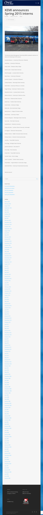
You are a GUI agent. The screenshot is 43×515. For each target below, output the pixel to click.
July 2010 (7, 368)
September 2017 (8, 262)
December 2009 (8, 376)
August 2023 (7, 205)
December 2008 (8, 388)
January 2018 (7, 253)
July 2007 (7, 409)
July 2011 (7, 353)
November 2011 (8, 349)
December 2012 (8, 332)
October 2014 (7, 307)
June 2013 (7, 326)
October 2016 (7, 280)
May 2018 (7, 251)
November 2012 (8, 334)
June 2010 (7, 370)
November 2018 (8, 243)
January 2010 (7, 374)
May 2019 (7, 235)
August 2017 (7, 264)
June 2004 (7, 440)
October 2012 (7, 336)
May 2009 (7, 384)
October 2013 (7, 322)
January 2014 (7, 316)
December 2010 (8, 361)
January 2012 (7, 345)
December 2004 (8, 436)
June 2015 (7, 299)
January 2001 (7, 470)
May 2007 (7, 413)
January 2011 (7, 359)
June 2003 (7, 451)
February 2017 (8, 274)
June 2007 (7, 411)
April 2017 (7, 272)
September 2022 (8, 208)
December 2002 (8, 455)
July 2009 (7, 380)
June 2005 (7, 432)
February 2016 (8, 287)
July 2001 (7, 465)
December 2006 (8, 418)
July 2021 (7, 218)
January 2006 (7, 426)
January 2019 (7, 239)
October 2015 (7, 293)
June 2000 (7, 476)
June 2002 (7, 459)
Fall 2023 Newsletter (9, 190)
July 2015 (7, 297)
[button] (38, 3)
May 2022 (7, 210)
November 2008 (8, 391)
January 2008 (7, 401)
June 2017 (7, 268)
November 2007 (8, 405)
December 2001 (8, 463)
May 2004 (7, 443)
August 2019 (7, 230)
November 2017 (8, 257)
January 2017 (7, 276)
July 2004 (7, 438)
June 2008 (7, 397)
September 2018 (8, 247)
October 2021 (7, 214)
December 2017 (8, 255)
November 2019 (8, 224)
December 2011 (8, 347)
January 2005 (7, 434)
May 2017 (7, 270)
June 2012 (7, 341)
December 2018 (8, 241)
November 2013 (8, 320)
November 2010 (8, 364)
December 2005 (8, 428)
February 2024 (8, 203)
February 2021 (8, 220)
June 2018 (7, 249)
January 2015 (7, 303)
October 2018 (7, 245)
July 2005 (7, 430)
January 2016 (7, 289)
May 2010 (7, 372)
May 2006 (7, 424)
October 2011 (7, 351)
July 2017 (7, 266)
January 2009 (7, 386)
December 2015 (8, 291)
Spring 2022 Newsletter (10, 194)
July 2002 (7, 457)
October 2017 (7, 260)
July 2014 (7, 309)
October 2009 (7, 378)
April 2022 (7, 212)
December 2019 (8, 222)
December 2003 (8, 447)
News (21, 16)
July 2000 (7, 474)
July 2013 (7, 324)
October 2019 (7, 226)
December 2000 (8, 472)
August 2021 (7, 216)
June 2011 (7, 355)
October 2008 (7, 393)
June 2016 (7, 284)
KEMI (7, 16)
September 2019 (8, 228)
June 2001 (7, 467)
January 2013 (7, 330)
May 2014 (7, 314)
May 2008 (7, 399)
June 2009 (7, 382)
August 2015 (7, 295)
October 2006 (7, 420)
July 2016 (7, 282)
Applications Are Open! (9, 188)
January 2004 (7, 445)
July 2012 (7, 339)
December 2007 (8, 403)
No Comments (11, 19)
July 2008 (7, 395)
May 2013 (7, 328)
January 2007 (7, 415)
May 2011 (7, 357)
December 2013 (8, 318)
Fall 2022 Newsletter (9, 192)
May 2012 (7, 343)
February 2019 (8, 237)
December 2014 (8, 305)
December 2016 (8, 278)
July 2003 (7, 449)
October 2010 (7, 366)
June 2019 (7, 233)
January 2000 (7, 478)
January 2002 (7, 461)
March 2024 (7, 201)
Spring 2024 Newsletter (10, 186)
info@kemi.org (10, 501)
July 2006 (7, 422)
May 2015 (7, 301)
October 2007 (7, 407)
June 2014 (7, 312)
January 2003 (7, 453)
